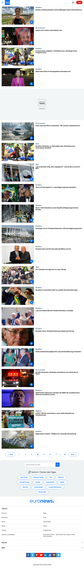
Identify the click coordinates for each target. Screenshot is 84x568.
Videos (4, 530)
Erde (44, 517)
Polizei (37, 482)
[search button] (58, 465)
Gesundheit (50, 482)
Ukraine (25, 487)
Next (72, 454)
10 (65, 454)
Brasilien (39, 7)
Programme (47, 530)
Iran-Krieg (24, 477)
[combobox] (42, 465)
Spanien (61, 477)
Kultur (45, 526)
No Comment (40, 28)
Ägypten (39, 411)
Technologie (38, 487)
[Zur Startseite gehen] (7, 2)
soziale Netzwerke (55, 487)
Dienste (4, 542)
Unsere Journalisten (8, 534)
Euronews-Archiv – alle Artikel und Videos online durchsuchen (59, 535)
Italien (62, 482)
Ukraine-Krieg (38, 477)
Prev (11, 454)
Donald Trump (25, 482)
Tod (50, 477)
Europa (4, 513)
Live (79, 2)
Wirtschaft (42, 492)
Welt (37, 144)
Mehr (3, 548)
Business (4, 517)
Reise (3, 526)
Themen (4, 508)
